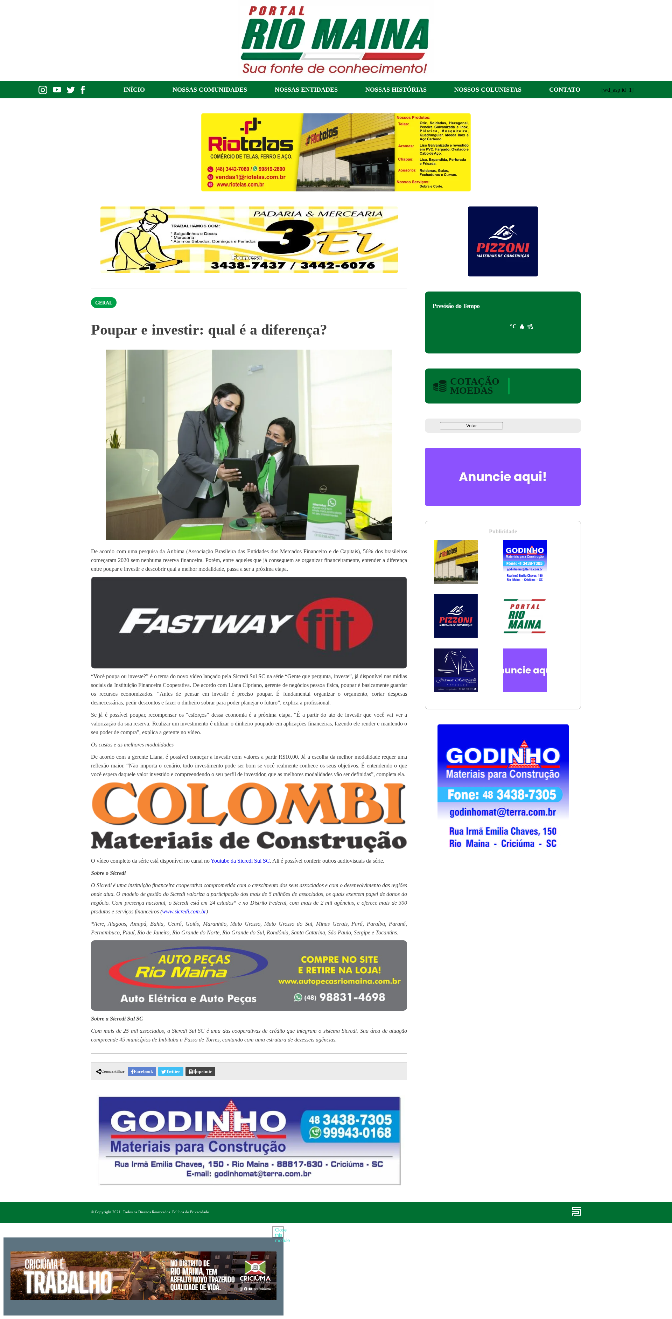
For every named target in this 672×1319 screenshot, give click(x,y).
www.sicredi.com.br (184, 911)
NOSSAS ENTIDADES (306, 89)
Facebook (143, 1071)
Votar (471, 425)
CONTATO (564, 89)
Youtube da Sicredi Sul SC (240, 861)
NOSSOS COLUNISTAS (488, 89)
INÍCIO (134, 89)
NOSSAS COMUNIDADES (210, 89)
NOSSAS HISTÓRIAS (396, 89)
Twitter (173, 1071)
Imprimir (202, 1071)
